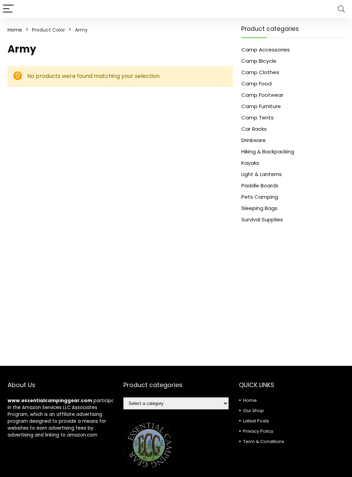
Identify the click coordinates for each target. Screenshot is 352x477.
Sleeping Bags (259, 208)
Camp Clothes (260, 72)
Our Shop (253, 410)
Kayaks (250, 162)
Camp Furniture (261, 106)
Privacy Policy (258, 431)
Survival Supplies (262, 219)
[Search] (341, 9)
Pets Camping (259, 196)
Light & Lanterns (261, 174)
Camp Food (256, 83)
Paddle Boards (259, 185)
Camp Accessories (265, 49)
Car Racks (254, 128)
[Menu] (8, 9)
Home (15, 29)
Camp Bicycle (258, 61)
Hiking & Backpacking (267, 151)
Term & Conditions (263, 441)
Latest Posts (256, 421)
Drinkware (253, 140)
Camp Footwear (262, 94)
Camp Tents (257, 117)
